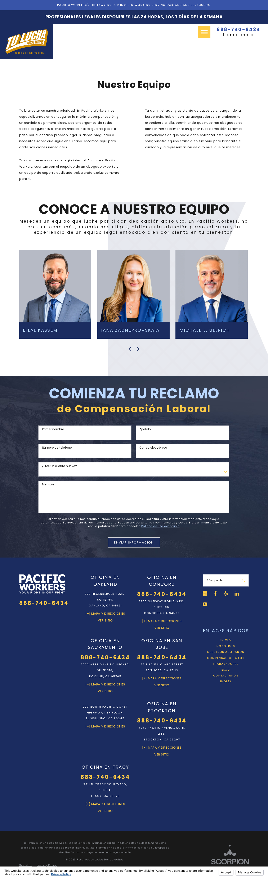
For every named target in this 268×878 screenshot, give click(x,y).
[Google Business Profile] (205, 593)
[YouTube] (205, 604)
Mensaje (48, 484)
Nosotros (225, 646)
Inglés (225, 681)
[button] (204, 32)
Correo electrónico (153, 447)
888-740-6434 (238, 30)
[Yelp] (226, 593)
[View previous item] (130, 349)
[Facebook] (215, 593)
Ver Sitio (105, 620)
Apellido (145, 429)
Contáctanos (225, 676)
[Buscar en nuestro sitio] (243, 580)
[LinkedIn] (236, 593)
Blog (226, 670)
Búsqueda (215, 580)
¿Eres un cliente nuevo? (59, 466)
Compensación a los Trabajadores (226, 661)
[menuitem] (226, 640)
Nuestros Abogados (225, 652)
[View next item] (138, 349)
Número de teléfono (57, 447)
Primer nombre (53, 429)
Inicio (225, 640)
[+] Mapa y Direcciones (105, 613)
